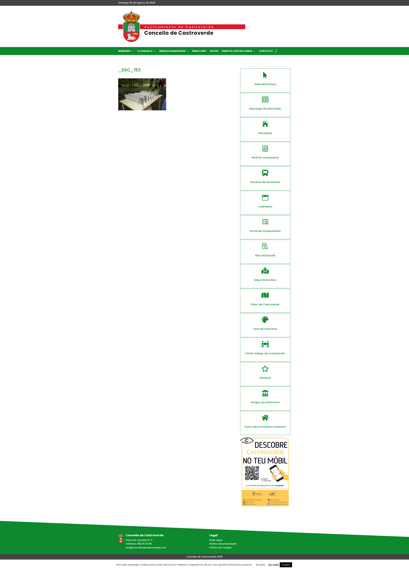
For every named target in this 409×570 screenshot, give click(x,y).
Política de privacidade (222, 543)
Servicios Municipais (172, 51)
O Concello (144, 51)
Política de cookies (220, 547)
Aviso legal (215, 540)
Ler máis (273, 564)
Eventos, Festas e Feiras (237, 51)
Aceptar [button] (286, 564)
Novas (214, 51)
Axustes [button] (260, 564)
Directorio (199, 51)
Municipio (124, 51)
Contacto (266, 51)
